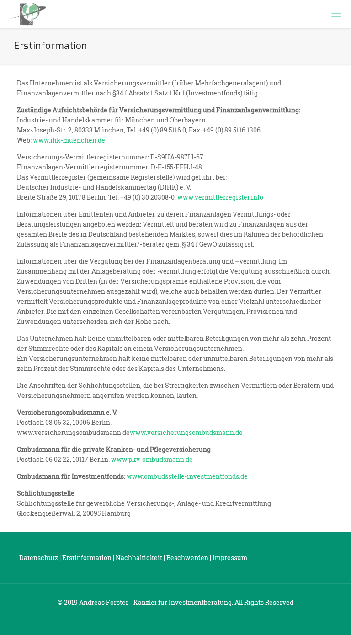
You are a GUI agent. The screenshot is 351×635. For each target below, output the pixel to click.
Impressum (230, 557)
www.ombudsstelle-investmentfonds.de (187, 476)
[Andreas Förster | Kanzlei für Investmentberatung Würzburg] (27, 13)
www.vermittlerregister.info (220, 197)
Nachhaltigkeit (139, 557)
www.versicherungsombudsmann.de (186, 432)
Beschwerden (187, 557)
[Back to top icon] (307, 616)
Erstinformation (87, 557)
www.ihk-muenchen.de (69, 140)
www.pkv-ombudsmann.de (152, 459)
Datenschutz (38, 557)
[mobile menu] (336, 13)
